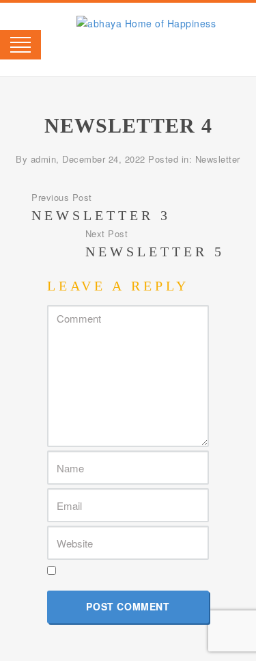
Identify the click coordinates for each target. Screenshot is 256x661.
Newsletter (217, 158)
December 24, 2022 (103, 158)
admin (44, 158)
